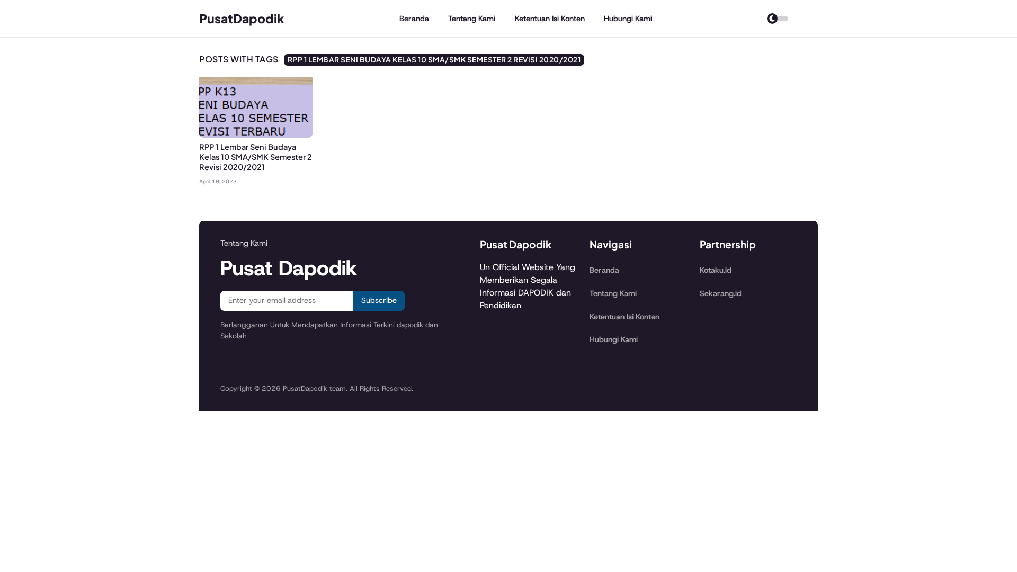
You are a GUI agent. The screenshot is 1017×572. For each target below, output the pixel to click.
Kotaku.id (715, 270)
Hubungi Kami (628, 18)
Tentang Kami (471, 18)
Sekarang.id (721, 293)
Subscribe (379, 300)
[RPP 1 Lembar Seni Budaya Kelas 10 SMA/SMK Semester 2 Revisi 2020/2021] (256, 134)
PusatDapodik (241, 18)
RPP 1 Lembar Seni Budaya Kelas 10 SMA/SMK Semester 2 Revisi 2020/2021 (255, 157)
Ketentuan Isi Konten (550, 18)
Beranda (414, 18)
